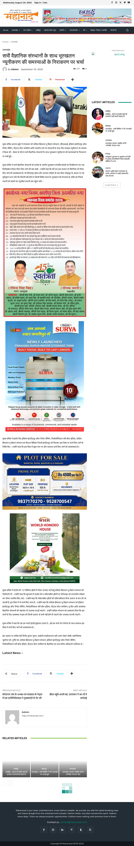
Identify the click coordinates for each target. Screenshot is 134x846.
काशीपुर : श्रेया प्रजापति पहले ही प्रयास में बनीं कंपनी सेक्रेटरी (16, 773)
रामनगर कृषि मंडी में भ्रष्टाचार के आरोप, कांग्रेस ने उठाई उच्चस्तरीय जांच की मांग (116, 173)
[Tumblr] (80, 829)
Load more (110, 185)
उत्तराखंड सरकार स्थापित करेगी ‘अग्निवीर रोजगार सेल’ (72, 773)
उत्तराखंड (14, 41)
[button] (127, 30)
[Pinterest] (71, 829)
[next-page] (10, 783)
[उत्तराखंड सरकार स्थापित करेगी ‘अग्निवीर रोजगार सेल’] (73, 760)
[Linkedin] (62, 829)
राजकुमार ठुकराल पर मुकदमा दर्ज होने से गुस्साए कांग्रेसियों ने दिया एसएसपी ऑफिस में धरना (118, 159)
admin (15, 69)
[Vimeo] (124, 3)
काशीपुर (15, 769)
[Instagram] (116, 3)
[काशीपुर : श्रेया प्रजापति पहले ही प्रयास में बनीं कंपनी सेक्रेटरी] (16, 760)
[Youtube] (129, 3)
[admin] (5, 69)
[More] (72, 79)
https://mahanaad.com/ (32, 716)
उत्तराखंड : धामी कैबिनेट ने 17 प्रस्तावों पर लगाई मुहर (45, 773)
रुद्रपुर (107, 154)
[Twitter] (120, 3)
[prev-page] (4, 783)
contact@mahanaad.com (73, 822)
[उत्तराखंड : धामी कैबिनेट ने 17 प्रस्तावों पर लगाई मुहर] (44, 760)
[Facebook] (112, 3)
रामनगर (108, 168)
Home (5, 41)
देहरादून (44, 769)
